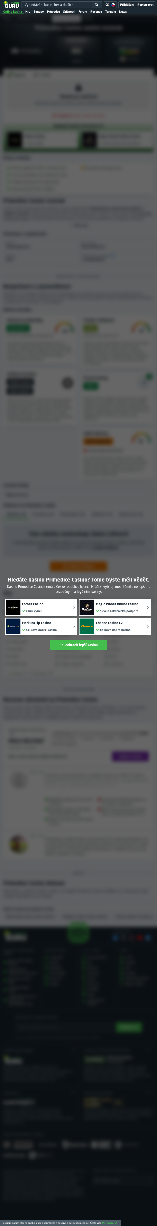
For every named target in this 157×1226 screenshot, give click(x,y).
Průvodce (53, 12)
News (123, 12)
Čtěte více (95, 1223)
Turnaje (110, 12)
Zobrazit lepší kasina (81, 644)
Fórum (82, 12)
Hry (27, 12)
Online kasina (12, 12)
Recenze (96, 12)
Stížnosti (69, 12)
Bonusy (39, 12)
